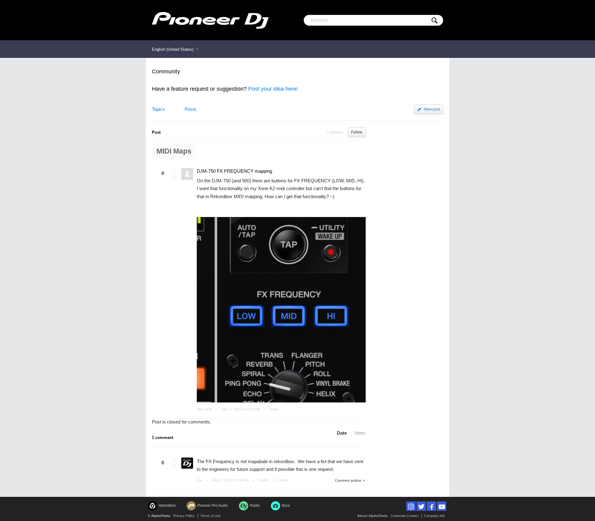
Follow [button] (356, 132)
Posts (190, 109)
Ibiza (286, 505)
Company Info (434, 516)
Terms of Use (210, 516)
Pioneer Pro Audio (212, 505)
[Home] (210, 20)
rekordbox (167, 505)
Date (342, 433)
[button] (175, 171)
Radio (255, 505)
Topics (158, 109)
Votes (360, 433)
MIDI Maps (174, 151)
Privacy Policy (184, 516)
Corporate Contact (404, 516)
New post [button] (432, 109)
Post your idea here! (273, 89)
